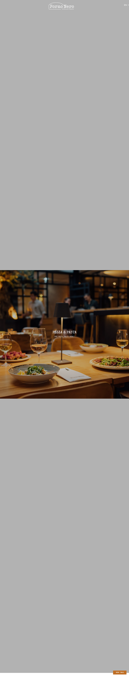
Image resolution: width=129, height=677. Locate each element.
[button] (2, 334)
